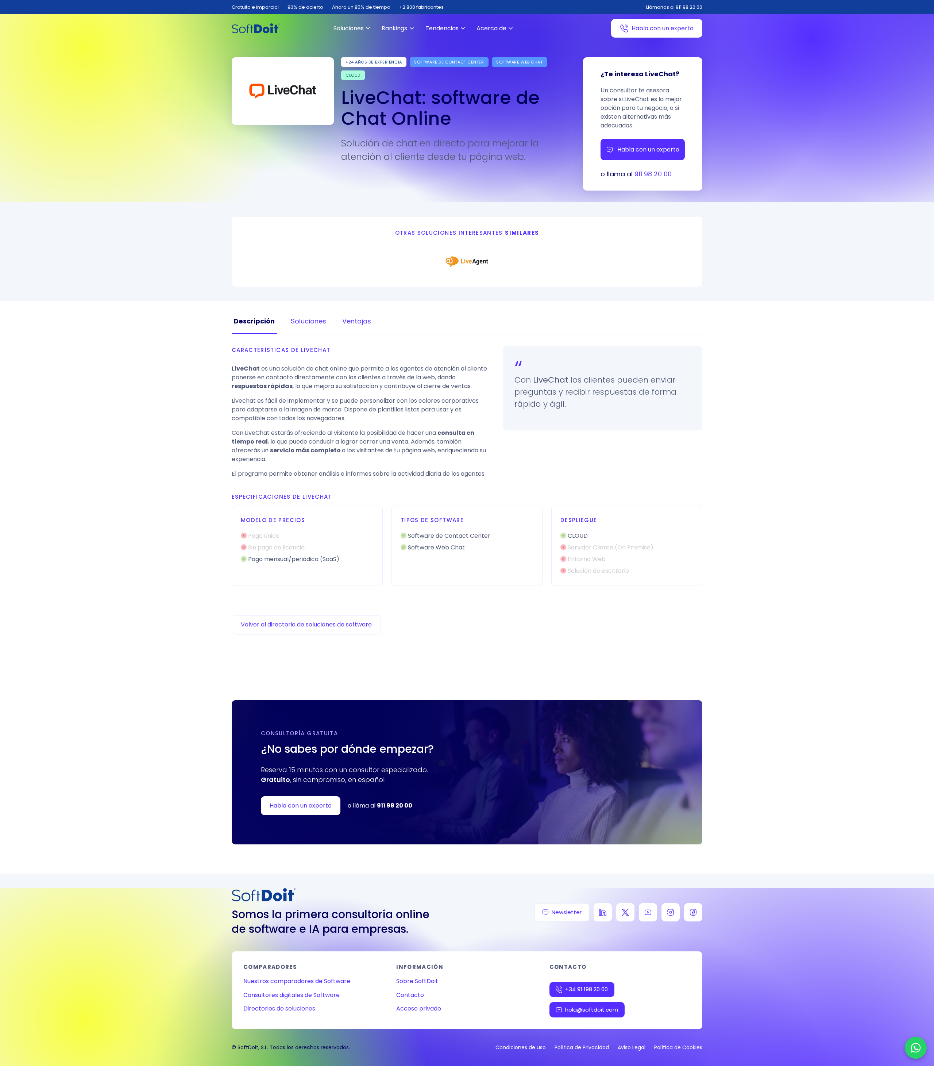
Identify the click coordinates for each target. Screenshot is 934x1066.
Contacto (410, 995)
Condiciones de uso (520, 1047)
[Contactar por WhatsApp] (916, 1048)
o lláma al (380, 805)
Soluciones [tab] (308, 321)
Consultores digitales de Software (291, 995)
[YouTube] (648, 912)
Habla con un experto (663, 28)
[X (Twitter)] (625, 912)
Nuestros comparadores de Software (296, 981)
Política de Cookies (678, 1047)
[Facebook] (693, 912)
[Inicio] (256, 28)
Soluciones (348, 28)
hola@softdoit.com (591, 1009)
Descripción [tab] (254, 321)
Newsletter (567, 912)
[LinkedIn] (603, 912)
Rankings (394, 28)
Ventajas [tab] (356, 321)
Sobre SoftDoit (417, 981)
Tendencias (442, 28)
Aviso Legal (631, 1047)
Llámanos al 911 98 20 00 (674, 7)
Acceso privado (418, 1008)
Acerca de (491, 28)
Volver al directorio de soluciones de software (306, 624)
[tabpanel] (467, 466)
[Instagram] (670, 912)
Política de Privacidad (582, 1047)
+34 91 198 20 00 (586, 989)
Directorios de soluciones (279, 1008)
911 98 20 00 (653, 174)
